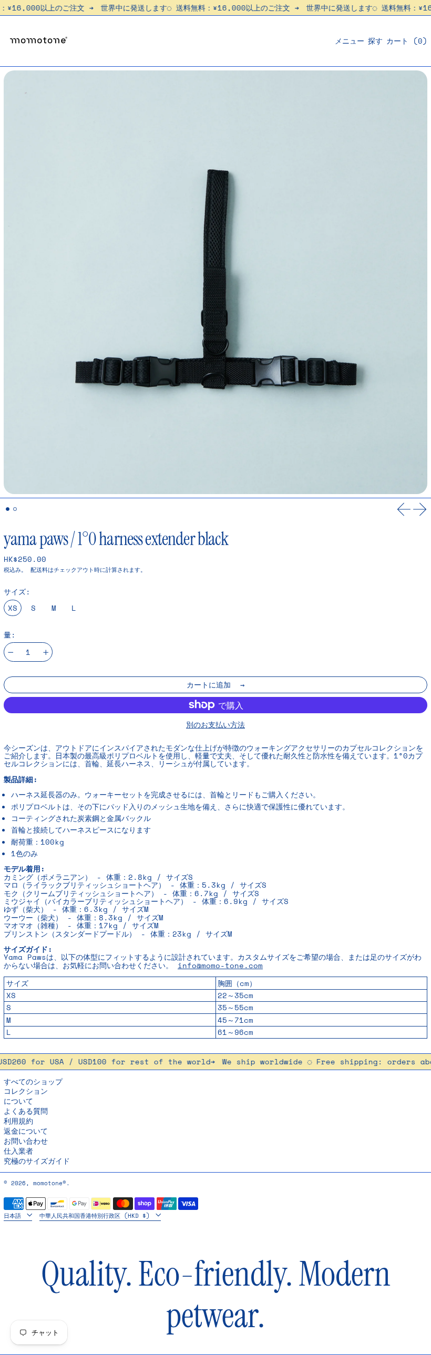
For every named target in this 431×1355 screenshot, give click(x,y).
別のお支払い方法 (215, 724)
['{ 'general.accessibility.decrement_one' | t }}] (11, 652)
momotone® (49, 1182)
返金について (26, 1130)
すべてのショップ (33, 1081)
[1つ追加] (46, 652)
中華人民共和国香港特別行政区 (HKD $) (96, 1214)
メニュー (349, 40)
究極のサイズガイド (37, 1160)
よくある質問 (26, 1110)
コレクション (26, 1090)
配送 (36, 569)
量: (10, 635)
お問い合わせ (26, 1140)
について (18, 1100)
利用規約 (18, 1120)
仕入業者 (18, 1150)
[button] (375, 40)
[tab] (7, 509)
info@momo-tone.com (220, 965)
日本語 (14, 1214)
